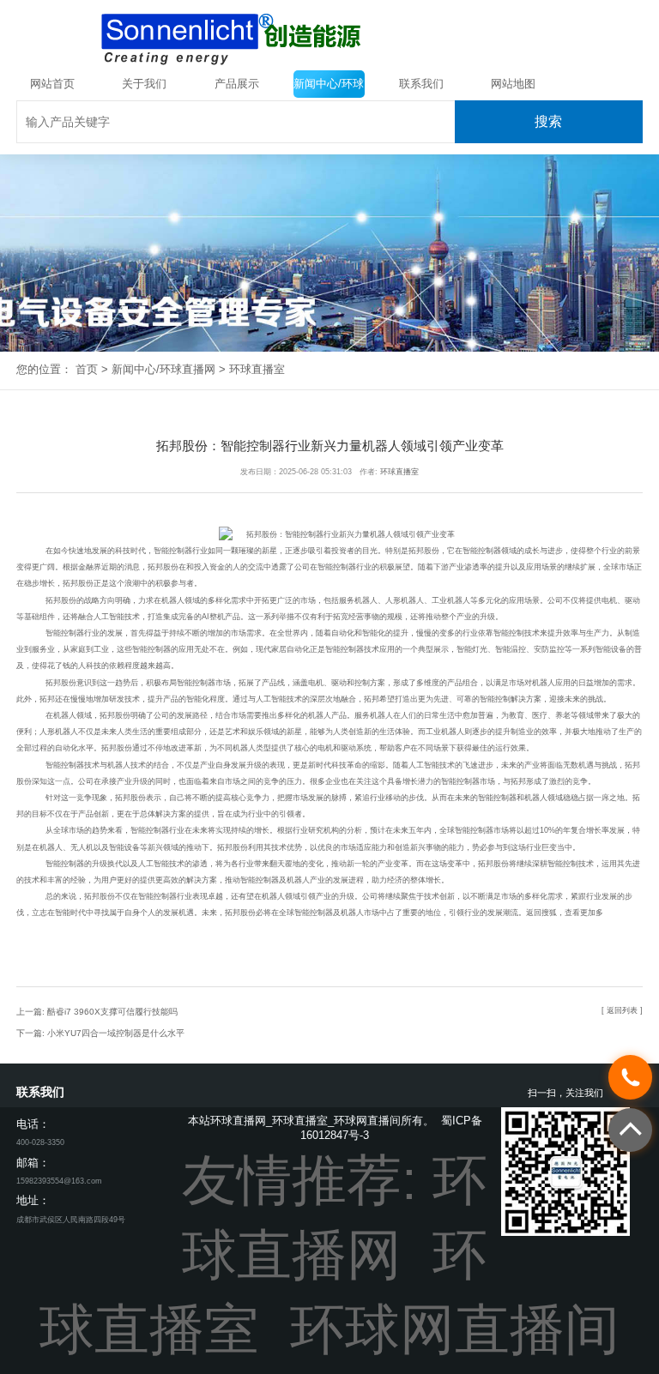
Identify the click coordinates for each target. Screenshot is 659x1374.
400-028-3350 (40, 1142)
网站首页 (52, 83)
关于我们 (144, 83)
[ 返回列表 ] (622, 1010)
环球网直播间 (455, 1329)
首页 (87, 369)
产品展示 (237, 83)
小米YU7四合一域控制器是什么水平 (115, 1033)
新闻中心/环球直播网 (328, 87)
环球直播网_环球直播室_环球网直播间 (305, 1120)
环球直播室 (257, 369)
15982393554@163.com (59, 1181)
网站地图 (513, 83)
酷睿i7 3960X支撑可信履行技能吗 (112, 1011)
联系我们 (421, 83)
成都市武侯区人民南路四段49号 (70, 1219)
